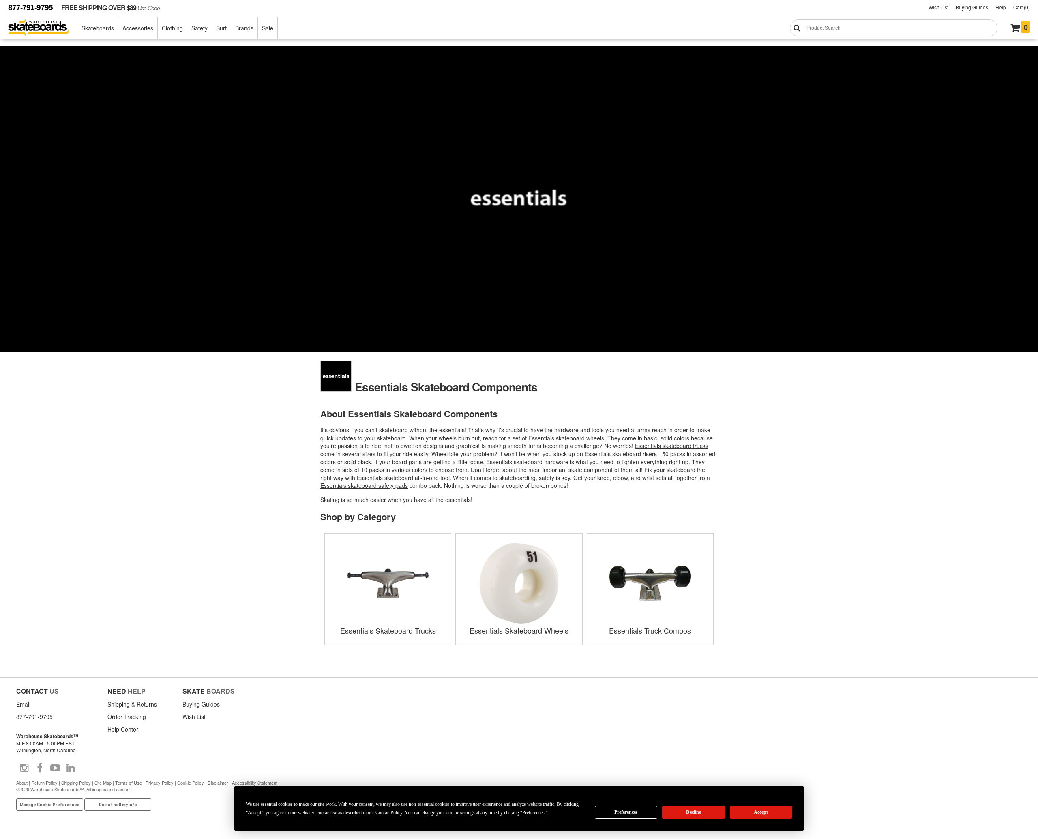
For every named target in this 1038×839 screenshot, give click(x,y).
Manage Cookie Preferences (49, 805)
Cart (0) (1021, 7)
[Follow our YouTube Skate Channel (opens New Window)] (55, 768)
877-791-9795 (30, 7)
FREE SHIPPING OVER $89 (110, 7)
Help (1000, 7)
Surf (221, 28)
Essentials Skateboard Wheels (519, 630)
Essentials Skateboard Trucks (388, 630)
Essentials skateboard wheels (566, 438)
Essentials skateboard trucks (671, 446)
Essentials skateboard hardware (527, 462)
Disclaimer (218, 782)
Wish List (938, 7)
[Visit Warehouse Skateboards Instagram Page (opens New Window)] (24, 768)
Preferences (626, 812)
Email (23, 704)
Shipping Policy (76, 782)
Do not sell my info (118, 805)
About (22, 782)
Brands (244, 28)
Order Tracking (126, 717)
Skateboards (97, 28)
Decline (693, 812)
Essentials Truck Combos (650, 630)
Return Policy (44, 782)
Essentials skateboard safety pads (364, 485)
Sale (267, 28)
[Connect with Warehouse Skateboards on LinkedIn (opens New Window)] (70, 768)
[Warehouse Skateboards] (42, 28)
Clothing (172, 28)
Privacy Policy (160, 782)
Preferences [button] (533, 813)
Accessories (137, 28)
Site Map (103, 782)
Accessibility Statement (254, 782)
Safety (199, 28)
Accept (761, 812)
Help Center (122, 729)
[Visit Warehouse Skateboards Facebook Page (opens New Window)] (40, 768)
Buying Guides (972, 7)
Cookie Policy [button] (388, 813)
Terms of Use (128, 782)
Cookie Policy (190, 782)
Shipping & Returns (132, 704)
